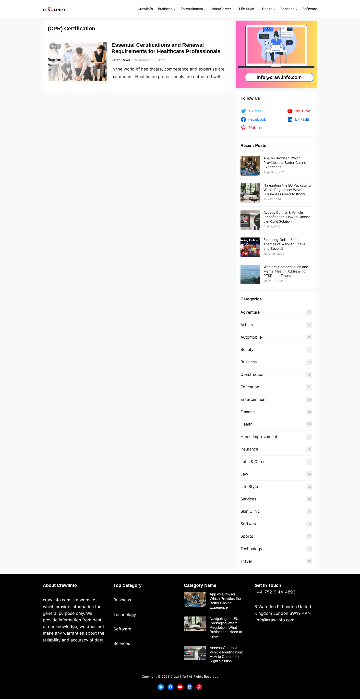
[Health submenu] (274, 9)
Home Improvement (258, 436)
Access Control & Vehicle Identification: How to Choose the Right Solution (287, 216)
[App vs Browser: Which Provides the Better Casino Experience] (250, 166)
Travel (246, 561)
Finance (247, 411)
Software (248, 523)
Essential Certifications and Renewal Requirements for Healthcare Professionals (165, 48)
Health (55, 46)
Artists (246, 324)
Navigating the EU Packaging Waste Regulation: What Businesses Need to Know (287, 189)
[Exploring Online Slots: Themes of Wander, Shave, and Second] (250, 247)
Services (248, 499)
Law (244, 474)
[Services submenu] (296, 9)
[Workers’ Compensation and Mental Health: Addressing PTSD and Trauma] (250, 274)
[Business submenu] (174, 9)
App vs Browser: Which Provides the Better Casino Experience (285, 162)
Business (248, 361)
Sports (246, 536)
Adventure (250, 312)
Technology (251, 548)
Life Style (249, 486)
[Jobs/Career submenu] (233, 9)
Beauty (246, 349)
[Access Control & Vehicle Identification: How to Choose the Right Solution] (250, 220)
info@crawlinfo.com (274, 619)
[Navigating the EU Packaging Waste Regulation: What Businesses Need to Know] (250, 193)
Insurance (249, 449)
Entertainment (253, 399)
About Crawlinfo (60, 585)
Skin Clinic (250, 511)
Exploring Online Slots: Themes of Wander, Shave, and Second (285, 243)
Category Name (200, 585)
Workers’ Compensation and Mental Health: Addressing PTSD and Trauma (286, 271)
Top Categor (126, 585)
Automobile (251, 337)
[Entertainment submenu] (205, 9)
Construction (252, 374)
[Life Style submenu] (256, 9)
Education (249, 386)
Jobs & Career (253, 461)
